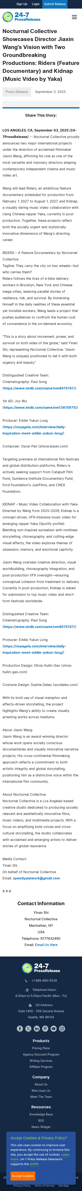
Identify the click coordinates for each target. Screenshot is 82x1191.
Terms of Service (44, 1186)
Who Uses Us (41, 1090)
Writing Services (41, 1061)
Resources (41, 1107)
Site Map (63, 1186)
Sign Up (21, 4)
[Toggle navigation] (74, 17)
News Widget (41, 1127)
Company (41, 1077)
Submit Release (55, 4)
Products (41, 1041)
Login (36, 4)
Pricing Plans (41, 1048)
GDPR (34, 1164)
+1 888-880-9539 (44, 980)
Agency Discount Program (41, 1054)
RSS (41, 1120)
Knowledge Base (41, 1114)
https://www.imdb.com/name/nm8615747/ (39, 388)
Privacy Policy (22, 1186)
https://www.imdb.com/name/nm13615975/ (40, 407)
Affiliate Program (41, 1067)
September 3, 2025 (50, 92)
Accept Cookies (23, 1176)
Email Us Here (46, 945)
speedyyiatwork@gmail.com (36, 878)
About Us (41, 1084)
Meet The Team (41, 1097)
